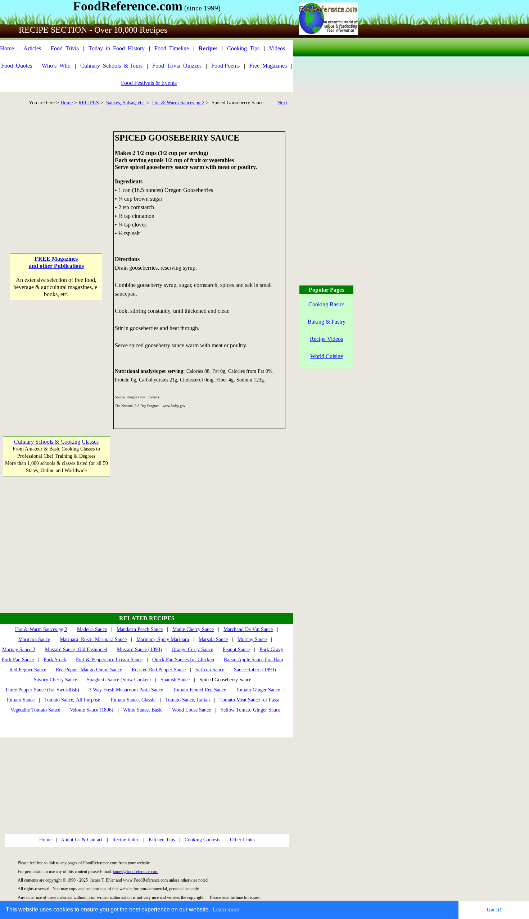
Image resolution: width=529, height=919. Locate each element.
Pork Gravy (271, 649)
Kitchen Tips (162, 839)
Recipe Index (125, 839)
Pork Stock (55, 659)
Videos (277, 48)
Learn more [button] (226, 909)
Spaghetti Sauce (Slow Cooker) (119, 679)
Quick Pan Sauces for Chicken (183, 659)
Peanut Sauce (236, 649)
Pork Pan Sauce (18, 659)
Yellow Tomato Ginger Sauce (250, 710)
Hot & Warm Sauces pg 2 (178, 102)
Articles (32, 48)
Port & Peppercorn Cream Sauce (109, 659)
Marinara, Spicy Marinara (162, 639)
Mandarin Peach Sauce (140, 629)
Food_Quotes (16, 66)
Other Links (242, 839)
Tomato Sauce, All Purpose (72, 700)
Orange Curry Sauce (192, 649)
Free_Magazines (268, 66)
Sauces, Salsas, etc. (125, 102)
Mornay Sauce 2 (18, 649)
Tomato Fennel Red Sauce (199, 689)
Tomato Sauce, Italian (187, 700)
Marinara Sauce (34, 639)
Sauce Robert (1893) (255, 669)
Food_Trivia (65, 48)
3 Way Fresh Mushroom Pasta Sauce (126, 689)
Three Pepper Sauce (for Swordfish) (42, 689)
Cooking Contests (202, 839)
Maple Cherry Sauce (193, 629)
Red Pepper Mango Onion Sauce (89, 669)
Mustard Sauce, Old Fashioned (76, 649)
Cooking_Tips (243, 48)
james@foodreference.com (135, 871)
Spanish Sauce (175, 679)
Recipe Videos (326, 339)
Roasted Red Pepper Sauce (159, 669)
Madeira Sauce (92, 629)
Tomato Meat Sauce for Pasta (249, 700)
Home (7, 48)
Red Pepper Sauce (27, 669)
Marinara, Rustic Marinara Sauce (93, 639)
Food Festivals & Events (149, 83)
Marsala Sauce (213, 639)
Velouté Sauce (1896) (91, 710)
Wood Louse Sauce (191, 710)
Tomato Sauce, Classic (132, 700)
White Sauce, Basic (142, 710)
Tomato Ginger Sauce (258, 689)
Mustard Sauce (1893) (139, 649)
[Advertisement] (56, 176)
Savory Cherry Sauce (55, 679)
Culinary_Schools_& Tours (111, 66)
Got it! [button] (494, 910)
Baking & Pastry (326, 322)
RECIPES (88, 102)
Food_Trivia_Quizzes (177, 66)
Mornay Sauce (252, 639)
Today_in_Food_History (117, 48)
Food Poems (225, 66)
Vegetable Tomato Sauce (35, 710)
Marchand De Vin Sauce (248, 629)
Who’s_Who (56, 66)
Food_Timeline (171, 48)
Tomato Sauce (20, 700)
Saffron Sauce (209, 669)
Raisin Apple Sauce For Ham (253, 659)
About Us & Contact (82, 839)
